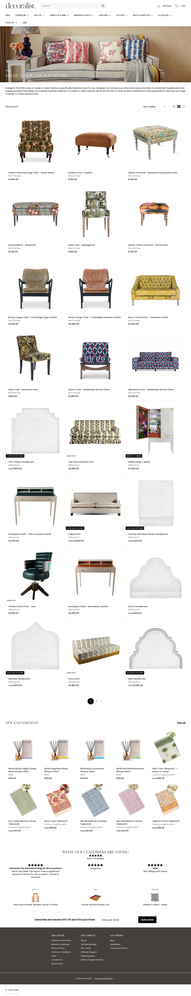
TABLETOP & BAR (58, 15)
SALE (25, 22)
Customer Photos (118, 948)
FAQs (53, 956)
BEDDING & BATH (82, 15)
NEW (8, 15)
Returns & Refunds (60, 944)
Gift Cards (86, 948)
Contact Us (57, 959)
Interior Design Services (92, 959)
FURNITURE (21, 15)
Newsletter (115, 944)
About (84, 940)
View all (181, 722)
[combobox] (74, 6)
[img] (95, 855)
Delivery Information (61, 940)
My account (57, 963)
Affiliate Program (89, 952)
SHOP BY (10, 22)
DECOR (38, 15)
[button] (3, 881)
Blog (112, 940)
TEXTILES (120, 15)
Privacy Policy (58, 948)
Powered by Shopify (104, 978)
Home (8, 70)
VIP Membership (88, 944)
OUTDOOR (163, 15)
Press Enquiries (88, 956)
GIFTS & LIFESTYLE (141, 15)
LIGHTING (104, 15)
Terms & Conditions (61, 952)
